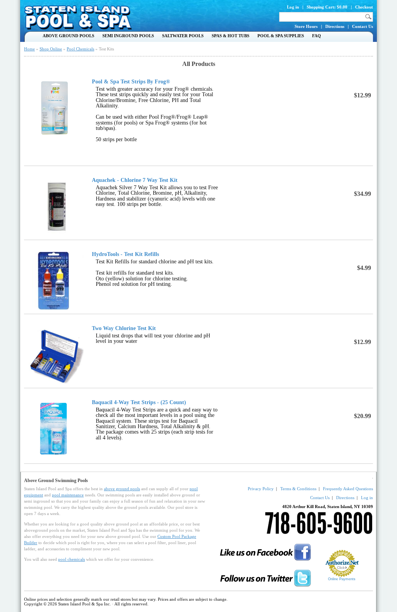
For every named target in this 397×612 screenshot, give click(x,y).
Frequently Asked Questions (348, 488)
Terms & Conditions (298, 488)
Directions (334, 26)
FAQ (316, 35)
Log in (293, 7)
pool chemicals (71, 559)
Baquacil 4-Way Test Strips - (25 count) (139, 402)
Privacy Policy (261, 488)
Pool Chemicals (80, 49)
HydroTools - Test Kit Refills (125, 254)
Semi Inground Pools (128, 35)
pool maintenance (68, 495)
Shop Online (51, 49)
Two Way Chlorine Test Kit (124, 328)
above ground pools (122, 488)
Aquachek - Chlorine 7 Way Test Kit (135, 180)
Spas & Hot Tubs (230, 35)
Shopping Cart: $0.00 (327, 7)
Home (29, 49)
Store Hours (306, 26)
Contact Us (362, 26)
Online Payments (342, 579)
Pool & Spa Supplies (280, 35)
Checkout (364, 7)
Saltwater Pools (183, 35)
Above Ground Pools (68, 35)
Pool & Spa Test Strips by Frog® (131, 82)
